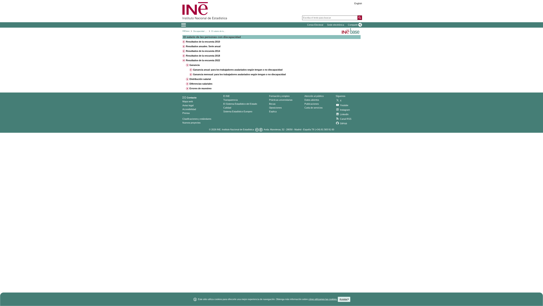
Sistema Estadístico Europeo (237, 111)
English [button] (358, 3)
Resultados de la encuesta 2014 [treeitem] (203, 51)
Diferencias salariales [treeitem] (200, 84)
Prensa (186, 113)
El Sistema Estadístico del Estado (240, 104)
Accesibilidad (189, 109)
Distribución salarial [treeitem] (200, 79)
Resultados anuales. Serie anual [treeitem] (203, 46)
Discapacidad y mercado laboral (206, 31)
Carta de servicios (313, 108)
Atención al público (314, 96)
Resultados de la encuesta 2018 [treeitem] (203, 56)
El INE (226, 96)
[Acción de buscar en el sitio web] (359, 17)
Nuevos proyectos (191, 123)
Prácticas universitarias (280, 100)
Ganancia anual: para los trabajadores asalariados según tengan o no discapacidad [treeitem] (238, 70)
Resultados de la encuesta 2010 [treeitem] (203, 42)
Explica (273, 111)
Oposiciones (275, 108)
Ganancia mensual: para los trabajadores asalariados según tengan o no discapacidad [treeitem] (239, 74)
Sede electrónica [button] (335, 25)
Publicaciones (311, 104)
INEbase (185, 31)
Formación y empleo (279, 96)
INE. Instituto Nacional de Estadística (235, 129)
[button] (354, 24)
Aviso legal (188, 105)
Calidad (227, 108)
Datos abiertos (311, 100)
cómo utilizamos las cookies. (322, 299)
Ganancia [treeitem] (194, 65)
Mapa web (187, 101)
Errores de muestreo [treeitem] (200, 88)
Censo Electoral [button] (315, 25)
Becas (272, 104)
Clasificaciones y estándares (196, 119)
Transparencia (230, 100)
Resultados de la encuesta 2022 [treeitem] (203, 60)
